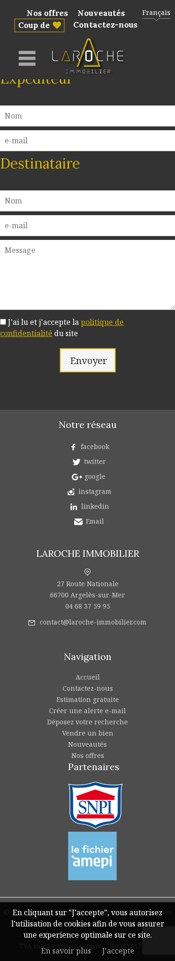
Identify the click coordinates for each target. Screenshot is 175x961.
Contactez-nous (105, 25)
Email (95, 521)
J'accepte (118, 951)
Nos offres (47, 13)
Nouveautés (101, 13)
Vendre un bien (87, 733)
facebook (95, 446)
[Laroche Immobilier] (89, 75)
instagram (95, 491)
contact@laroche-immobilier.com (93, 621)
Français (156, 12)
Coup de (34, 25)
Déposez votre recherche (87, 721)
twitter (95, 461)
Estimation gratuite (87, 699)
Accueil (88, 677)
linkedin (95, 506)
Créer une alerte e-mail (87, 710)
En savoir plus (66, 951)
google (94, 476)
